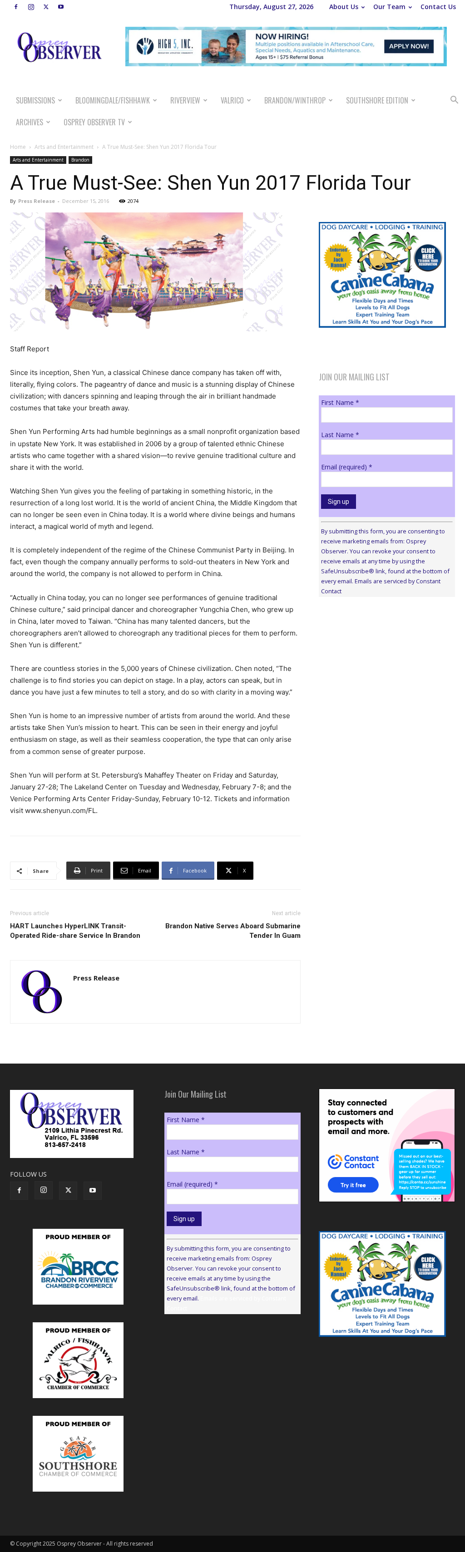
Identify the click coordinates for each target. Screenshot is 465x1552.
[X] (46, 7)
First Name (340, 402)
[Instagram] (31, 7)
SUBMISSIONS (35, 100)
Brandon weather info (387, 687)
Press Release (36, 200)
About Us (343, 6)
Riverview (185, 100)
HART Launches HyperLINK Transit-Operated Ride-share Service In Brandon (75, 931)
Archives (29, 122)
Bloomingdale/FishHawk (112, 100)
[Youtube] (61, 7)
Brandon (80, 160)
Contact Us (438, 6)
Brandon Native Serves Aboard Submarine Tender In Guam (233, 931)
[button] (454, 101)
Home (18, 147)
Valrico (232, 100)
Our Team (389, 6)
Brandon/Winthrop (295, 100)
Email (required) (346, 467)
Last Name (340, 434)
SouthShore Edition (377, 100)
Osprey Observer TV (94, 122)
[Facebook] (16, 7)
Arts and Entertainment (64, 147)
